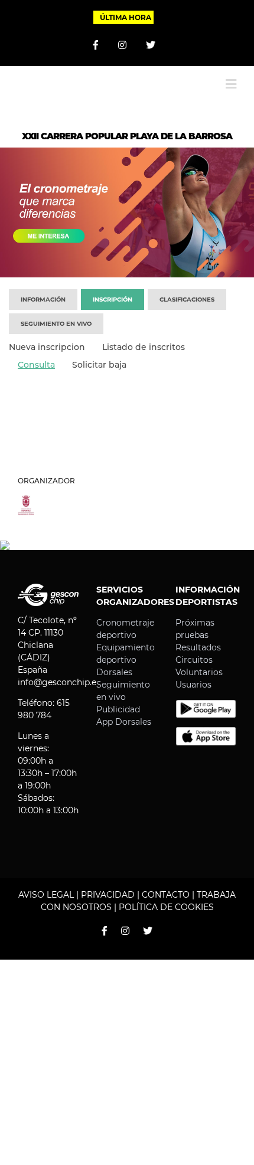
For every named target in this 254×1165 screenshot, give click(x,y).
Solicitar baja (99, 364)
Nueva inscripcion (47, 347)
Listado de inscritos (143, 347)
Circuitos (194, 660)
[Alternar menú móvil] (231, 84)
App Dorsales (123, 721)
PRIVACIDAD (108, 894)
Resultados (198, 647)
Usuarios (193, 684)
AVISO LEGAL (46, 894)
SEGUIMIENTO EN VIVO (56, 324)
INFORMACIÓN (43, 299)
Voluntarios (199, 672)
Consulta (36, 364)
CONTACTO (166, 894)
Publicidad (118, 709)
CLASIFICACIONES (186, 299)
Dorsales (114, 672)
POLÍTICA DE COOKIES (166, 907)
